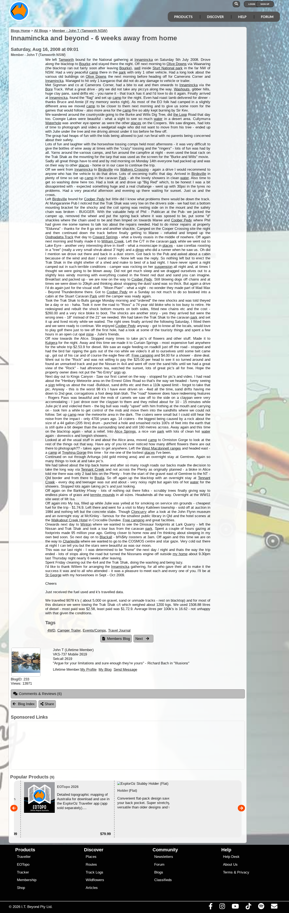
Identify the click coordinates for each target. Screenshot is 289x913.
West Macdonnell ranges (161, 448)
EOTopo (23, 865)
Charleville (71, 541)
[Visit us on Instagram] (222, 907)
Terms (228, 872)
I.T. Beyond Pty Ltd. (36, 907)
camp (93, 72)
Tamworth (66, 60)
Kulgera (51, 343)
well (137, 68)
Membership (26, 880)
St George (53, 575)
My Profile (88, 669)
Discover (215, 17)
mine (90, 334)
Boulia (99, 478)
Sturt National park (168, 68)
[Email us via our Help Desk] (274, 907)
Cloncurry (139, 512)
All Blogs (41, 31)
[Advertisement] (148, 745)
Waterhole (53, 123)
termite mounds (102, 495)
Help (242, 17)
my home (180, 554)
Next (139, 639)
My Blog (105, 669)
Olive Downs (177, 64)
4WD (51, 630)
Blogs (158, 872)
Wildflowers (95, 880)
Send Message (125, 669)
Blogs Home (20, 31)
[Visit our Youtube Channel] (235, 907)
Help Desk (231, 857)
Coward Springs (105, 237)
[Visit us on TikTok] (248, 907)
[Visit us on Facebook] (210, 907)
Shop (21, 888)
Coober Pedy (94, 199)
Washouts (182, 89)
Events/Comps (94, 630)
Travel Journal (119, 630)
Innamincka (144, 60)
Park (122, 178)
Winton (85, 524)
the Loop (180, 115)
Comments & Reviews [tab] (40, 694)
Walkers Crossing (134, 170)
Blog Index (26, 704)
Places (91, 857)
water (158, 119)
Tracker (23, 872)
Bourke (84, 64)
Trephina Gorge (74, 453)
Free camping (142, 355)
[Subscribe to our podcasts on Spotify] (261, 907)
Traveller (24, 857)
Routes (91, 865)
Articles (92, 888)
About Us (230, 865)
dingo (139, 250)
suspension (163, 267)
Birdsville (105, 170)
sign (117, 372)
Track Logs (94, 872)
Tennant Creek (92, 469)
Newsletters (163, 857)
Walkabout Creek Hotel (69, 520)
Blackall (106, 537)
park (122, 72)
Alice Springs (125, 431)
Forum (267, 17)
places (136, 123)
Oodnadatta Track (59, 237)
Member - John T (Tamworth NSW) (79, 31)
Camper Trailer (69, 630)
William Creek (112, 241)
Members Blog (118, 639)
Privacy (243, 872)
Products (183, 17)
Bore (49, 89)
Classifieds (163, 880)
